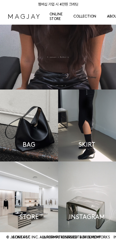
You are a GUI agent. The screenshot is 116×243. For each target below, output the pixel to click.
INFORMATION (55, 237)
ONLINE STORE (55, 17)
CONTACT (21, 237)
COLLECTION (84, 16)
